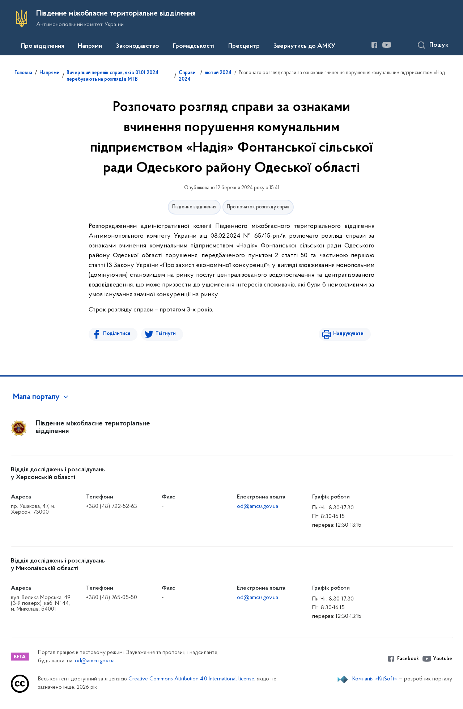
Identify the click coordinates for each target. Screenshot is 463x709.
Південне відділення (194, 207)
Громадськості (193, 46)
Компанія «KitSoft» (374, 679)
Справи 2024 (187, 76)
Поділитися (116, 333)
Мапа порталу (36, 397)
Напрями (90, 46)
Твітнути (166, 333)
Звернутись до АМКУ (304, 46)
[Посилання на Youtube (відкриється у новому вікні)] (386, 45)
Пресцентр (244, 46)
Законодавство (137, 46)
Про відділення (42, 46)
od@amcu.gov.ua (257, 506)
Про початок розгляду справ (258, 207)
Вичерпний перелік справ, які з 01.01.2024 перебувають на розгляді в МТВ (112, 76)
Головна (23, 73)
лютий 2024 (218, 73)
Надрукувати (348, 333)
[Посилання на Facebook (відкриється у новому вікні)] (374, 45)
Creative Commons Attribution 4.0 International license (191, 679)
